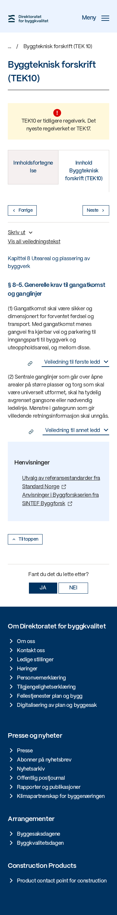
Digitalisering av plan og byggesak (57, 705)
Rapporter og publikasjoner (49, 787)
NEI (73, 587)
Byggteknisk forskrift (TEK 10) (57, 46)
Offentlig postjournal (41, 778)
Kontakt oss (31, 650)
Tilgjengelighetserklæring (46, 687)
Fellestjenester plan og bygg (50, 696)
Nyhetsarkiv (31, 769)
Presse (25, 750)
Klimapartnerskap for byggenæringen (60, 796)
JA (43, 587)
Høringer (27, 668)
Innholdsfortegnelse (33, 167)
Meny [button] (89, 18)
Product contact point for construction (62, 881)
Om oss (26, 641)
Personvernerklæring (41, 678)
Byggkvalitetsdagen (40, 843)
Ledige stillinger (35, 659)
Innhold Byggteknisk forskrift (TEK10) (83, 171)
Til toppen (28, 539)
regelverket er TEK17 (66, 129)
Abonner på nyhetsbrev (44, 760)
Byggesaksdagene (38, 834)
